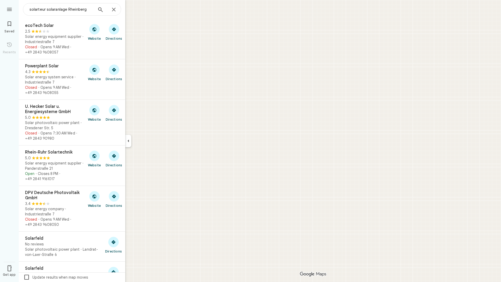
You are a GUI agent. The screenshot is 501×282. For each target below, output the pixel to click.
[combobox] (61, 9)
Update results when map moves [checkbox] (55, 277)
